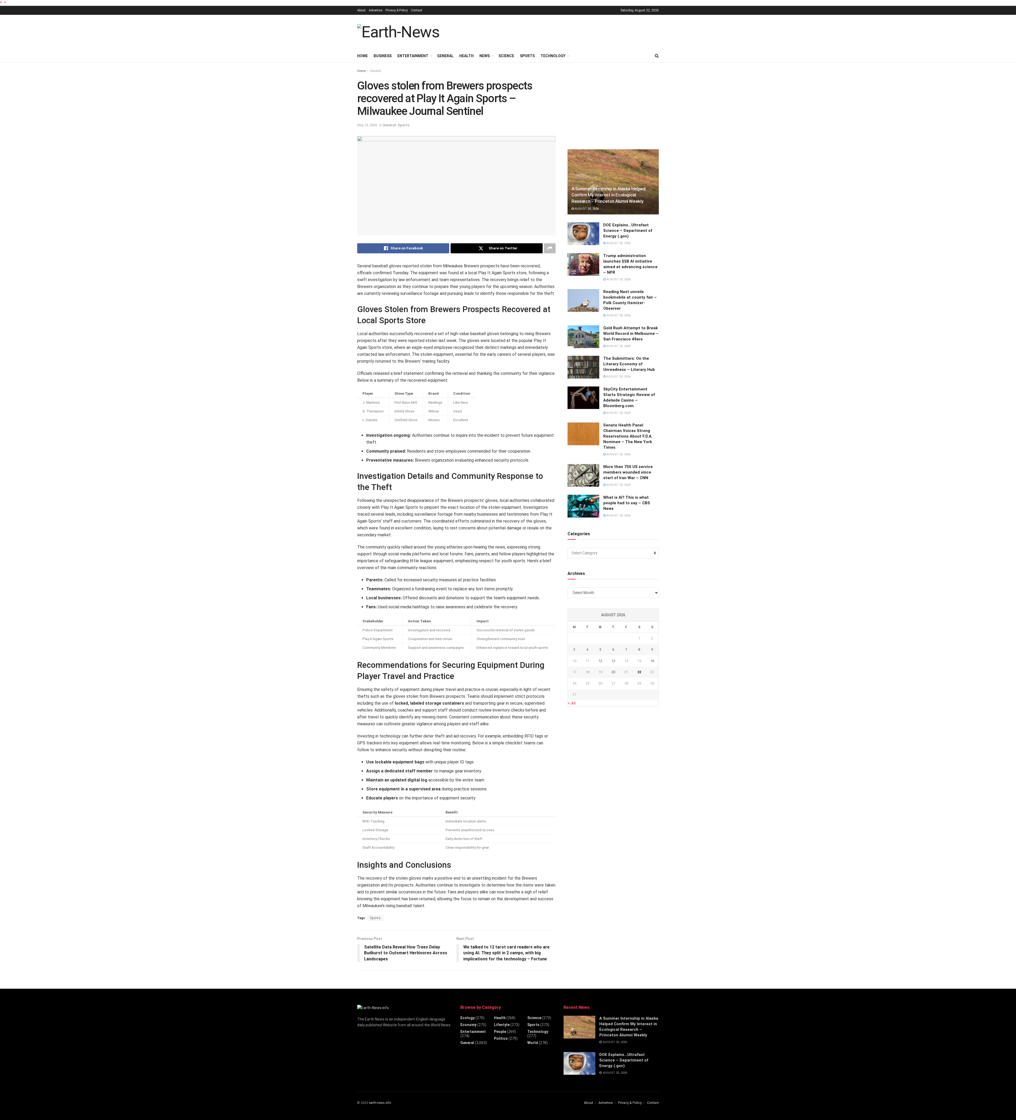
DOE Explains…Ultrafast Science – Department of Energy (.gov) (627, 231)
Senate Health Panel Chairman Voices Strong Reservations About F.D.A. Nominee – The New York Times (627, 436)
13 (613, 661)
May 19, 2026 (367, 125)
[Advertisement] (562, 31)
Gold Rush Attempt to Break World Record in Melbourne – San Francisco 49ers (631, 333)
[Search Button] (657, 55)
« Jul (571, 703)
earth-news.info (380, 1103)
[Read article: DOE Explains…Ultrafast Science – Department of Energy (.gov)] (583, 233)
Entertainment (412, 56)
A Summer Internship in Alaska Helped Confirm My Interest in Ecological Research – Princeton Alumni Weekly (609, 195)
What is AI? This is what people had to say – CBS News (626, 503)
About (361, 10)
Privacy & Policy (396, 10)
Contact (416, 10)
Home (362, 56)
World (532, 1043)
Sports (527, 56)
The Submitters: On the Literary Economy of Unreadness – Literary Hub (629, 364)
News (484, 56)
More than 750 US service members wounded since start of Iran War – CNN (628, 472)
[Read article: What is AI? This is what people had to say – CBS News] (583, 506)
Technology (553, 56)
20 (613, 672)
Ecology (467, 1018)
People (500, 1031)
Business (383, 56)
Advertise (375, 10)
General (445, 56)
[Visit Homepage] (398, 32)
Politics (501, 1038)
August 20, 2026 (586, 208)
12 (600, 661)
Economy (468, 1025)
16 (652, 661)
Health (466, 56)
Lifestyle (502, 1025)
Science (506, 56)
